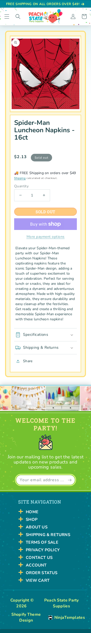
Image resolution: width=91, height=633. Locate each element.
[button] (6, 16)
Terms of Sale (42, 542)
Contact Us (39, 557)
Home (32, 512)
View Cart (38, 580)
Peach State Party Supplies (61, 603)
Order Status (41, 573)
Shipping (20, 178)
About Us (37, 527)
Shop (31, 519)
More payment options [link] (46, 236)
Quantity (21, 186)
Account (36, 565)
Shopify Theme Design (26, 617)
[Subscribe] (69, 480)
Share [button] (27, 361)
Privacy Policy (43, 550)
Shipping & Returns (48, 535)
